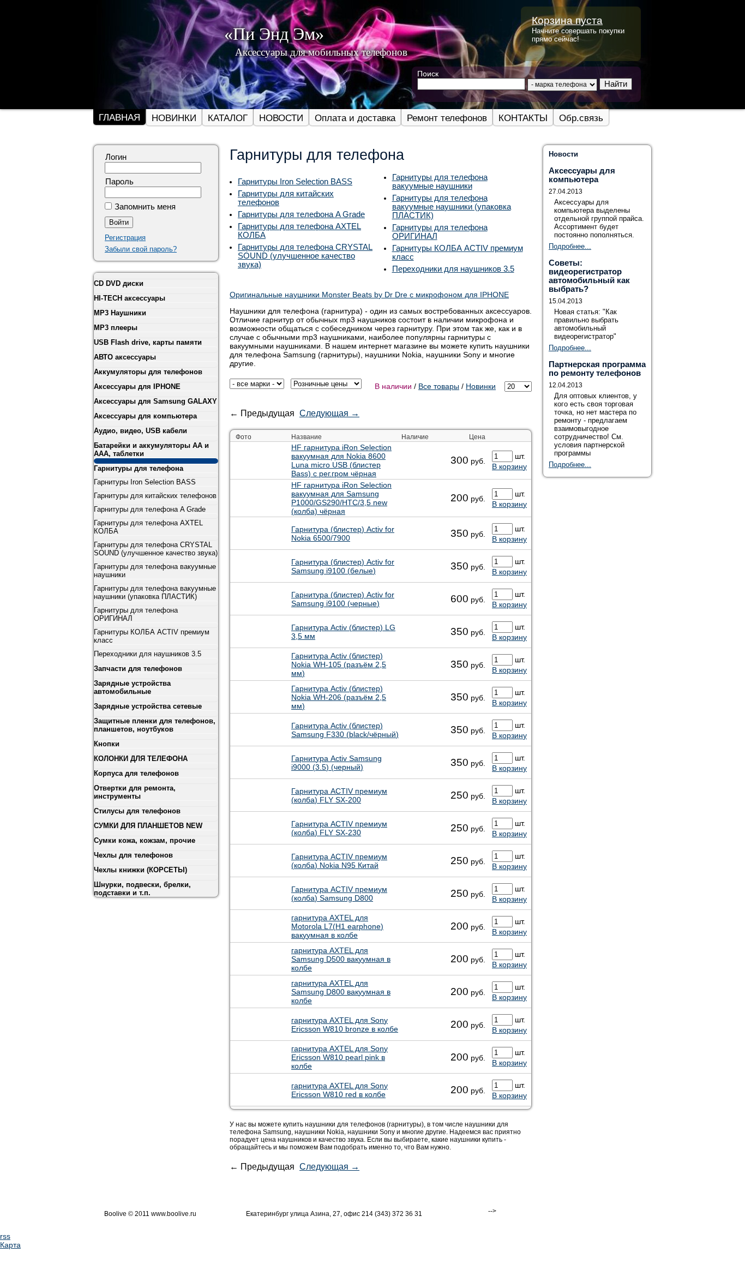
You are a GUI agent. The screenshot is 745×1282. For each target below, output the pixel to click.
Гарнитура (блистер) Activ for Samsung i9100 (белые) (342, 566)
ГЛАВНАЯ (119, 117)
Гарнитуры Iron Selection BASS (295, 181)
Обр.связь (581, 117)
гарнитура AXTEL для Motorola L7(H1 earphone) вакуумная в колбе (337, 926)
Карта (10, 1245)
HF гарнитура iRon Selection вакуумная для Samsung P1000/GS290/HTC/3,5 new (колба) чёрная (341, 498)
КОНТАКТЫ (523, 117)
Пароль (119, 181)
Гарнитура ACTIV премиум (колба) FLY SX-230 (339, 828)
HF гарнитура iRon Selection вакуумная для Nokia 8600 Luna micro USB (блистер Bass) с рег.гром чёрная (341, 460)
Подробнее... (570, 246)
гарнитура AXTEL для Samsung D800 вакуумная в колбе (340, 992)
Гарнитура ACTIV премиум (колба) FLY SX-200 (339, 795)
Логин (116, 157)
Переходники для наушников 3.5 (453, 269)
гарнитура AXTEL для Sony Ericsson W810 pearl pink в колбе (339, 1057)
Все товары (438, 386)
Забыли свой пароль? (141, 249)
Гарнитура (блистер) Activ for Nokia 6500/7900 (342, 533)
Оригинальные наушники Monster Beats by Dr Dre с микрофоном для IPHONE (369, 294)
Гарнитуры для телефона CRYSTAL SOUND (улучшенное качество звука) (305, 256)
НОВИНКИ (174, 117)
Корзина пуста (567, 20)
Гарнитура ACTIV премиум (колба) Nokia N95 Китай (339, 861)
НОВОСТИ (281, 117)
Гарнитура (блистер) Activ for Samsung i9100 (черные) (342, 599)
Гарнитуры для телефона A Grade (301, 214)
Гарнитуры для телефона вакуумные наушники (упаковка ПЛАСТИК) (451, 207)
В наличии (393, 386)
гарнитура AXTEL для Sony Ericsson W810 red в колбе (339, 1090)
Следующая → (329, 413)
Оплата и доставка (355, 117)
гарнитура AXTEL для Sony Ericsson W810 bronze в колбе (344, 1024)
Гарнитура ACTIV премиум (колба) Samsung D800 (339, 893)
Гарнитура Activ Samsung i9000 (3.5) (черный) (336, 762)
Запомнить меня (145, 206)
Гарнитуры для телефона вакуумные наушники (440, 181)
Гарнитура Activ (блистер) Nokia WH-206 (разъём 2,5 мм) (338, 697)
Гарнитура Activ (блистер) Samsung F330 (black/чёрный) (345, 730)
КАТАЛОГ (228, 117)
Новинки (481, 386)
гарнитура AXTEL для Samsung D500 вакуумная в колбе (340, 959)
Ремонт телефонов (447, 117)
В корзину (509, 466)
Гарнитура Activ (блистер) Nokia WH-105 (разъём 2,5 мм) (338, 664)
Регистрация (125, 237)
